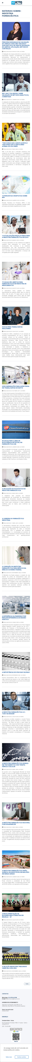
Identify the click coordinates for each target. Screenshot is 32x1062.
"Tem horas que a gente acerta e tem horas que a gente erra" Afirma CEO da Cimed (15, 144)
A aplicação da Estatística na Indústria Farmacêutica (14, 489)
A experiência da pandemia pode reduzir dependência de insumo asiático (14, 617)
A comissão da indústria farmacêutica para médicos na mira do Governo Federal (14, 568)
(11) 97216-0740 (12, 997)
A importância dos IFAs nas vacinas (16, 672)
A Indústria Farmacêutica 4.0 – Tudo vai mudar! (14, 713)
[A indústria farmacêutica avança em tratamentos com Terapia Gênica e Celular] (16, 752)
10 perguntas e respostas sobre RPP (14, 196)
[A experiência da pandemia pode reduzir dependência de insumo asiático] (16, 605)
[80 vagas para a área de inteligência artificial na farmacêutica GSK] (16, 429)
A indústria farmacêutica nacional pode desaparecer (16, 823)
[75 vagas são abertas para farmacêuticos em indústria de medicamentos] (16, 271)
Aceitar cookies (21, 1057)
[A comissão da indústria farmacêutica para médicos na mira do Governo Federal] (16, 555)
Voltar (27, 983)
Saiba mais (9, 1057)
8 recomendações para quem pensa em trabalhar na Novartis (15, 387)
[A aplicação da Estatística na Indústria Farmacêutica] (16, 477)
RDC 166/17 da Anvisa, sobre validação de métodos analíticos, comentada (15, 95)
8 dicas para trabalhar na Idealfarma (12, 327)
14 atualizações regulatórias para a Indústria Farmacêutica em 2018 (16, 236)
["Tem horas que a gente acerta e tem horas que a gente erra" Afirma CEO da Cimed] (16, 131)
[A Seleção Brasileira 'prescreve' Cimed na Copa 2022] (16, 955)
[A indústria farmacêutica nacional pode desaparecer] (16, 811)
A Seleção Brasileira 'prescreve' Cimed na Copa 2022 (14, 967)
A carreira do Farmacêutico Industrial (13, 519)
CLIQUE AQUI (5, 1011)
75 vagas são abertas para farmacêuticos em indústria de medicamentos (14, 283)
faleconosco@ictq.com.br (13, 999)
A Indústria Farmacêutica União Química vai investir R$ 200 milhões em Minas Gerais (15, 872)
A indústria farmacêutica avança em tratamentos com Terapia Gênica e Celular (15, 764)
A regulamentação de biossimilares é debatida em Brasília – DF (13, 915)
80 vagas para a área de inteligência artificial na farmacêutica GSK (12, 442)
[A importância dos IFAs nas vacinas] (16, 661)
